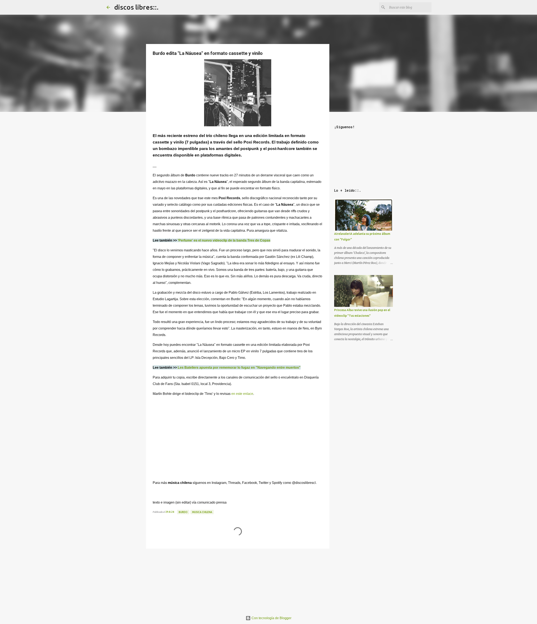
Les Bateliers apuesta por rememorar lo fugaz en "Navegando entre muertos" (239, 367)
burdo (183, 512)
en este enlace (242, 393)
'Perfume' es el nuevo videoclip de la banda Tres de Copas (224, 240)
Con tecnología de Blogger (271, 618)
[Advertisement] (237, 579)
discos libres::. (136, 7)
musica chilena (202, 512)
